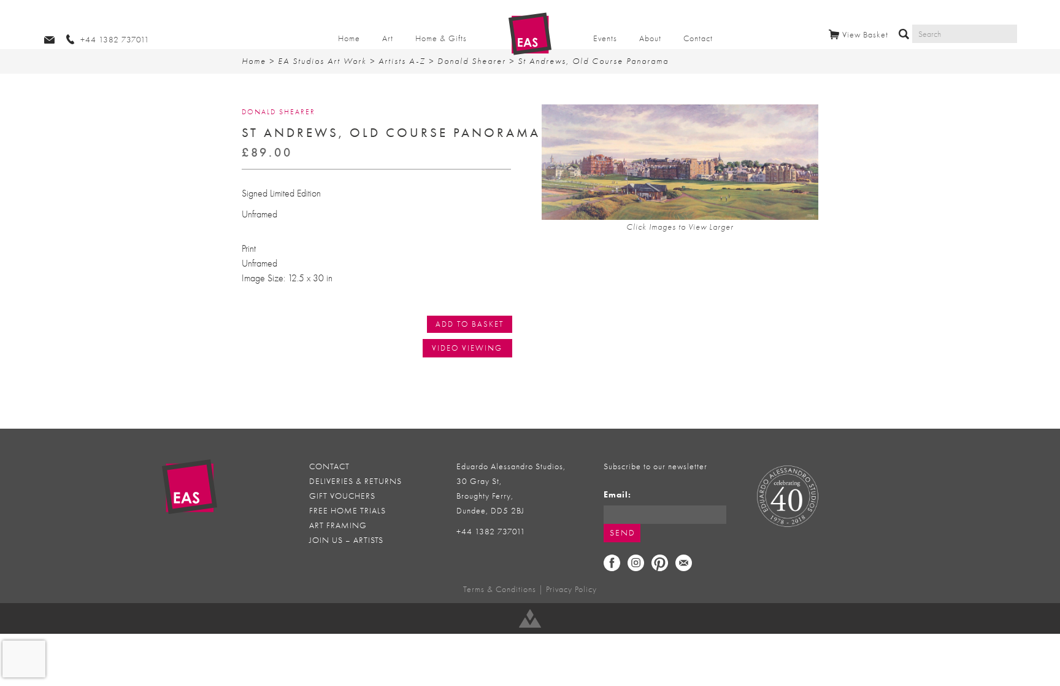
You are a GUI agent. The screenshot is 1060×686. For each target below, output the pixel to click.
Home (349, 38)
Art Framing (338, 525)
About (650, 38)
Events (605, 38)
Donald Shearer (471, 61)
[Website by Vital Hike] (530, 618)
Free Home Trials (347, 510)
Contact (698, 38)
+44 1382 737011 (491, 531)
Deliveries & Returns (355, 481)
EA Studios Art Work (322, 61)
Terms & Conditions (499, 589)
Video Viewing (467, 348)
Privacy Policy (571, 589)
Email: (617, 494)
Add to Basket (470, 324)
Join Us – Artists (346, 540)
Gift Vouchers (342, 496)
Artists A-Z (402, 61)
